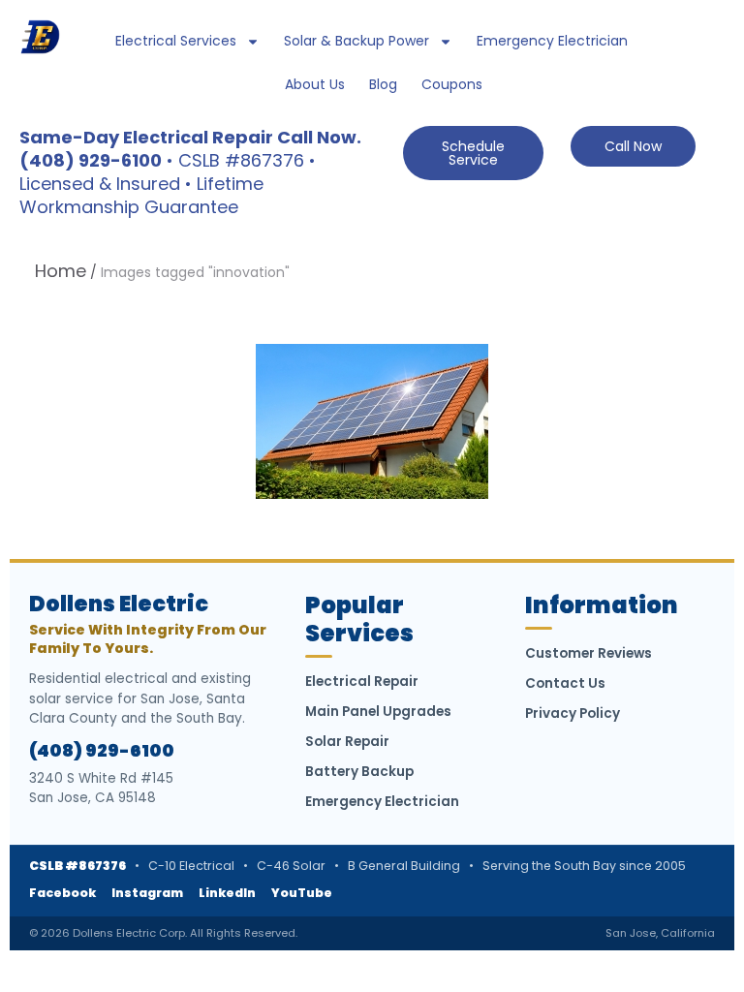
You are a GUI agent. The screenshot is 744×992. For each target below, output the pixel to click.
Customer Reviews (588, 653)
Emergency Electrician (552, 40)
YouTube (301, 892)
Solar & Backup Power (356, 40)
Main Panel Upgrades (378, 711)
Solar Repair (347, 741)
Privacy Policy (572, 713)
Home (60, 271)
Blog (383, 84)
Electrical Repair (361, 681)
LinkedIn (227, 892)
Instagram (147, 892)
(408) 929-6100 (101, 750)
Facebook (62, 892)
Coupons (451, 84)
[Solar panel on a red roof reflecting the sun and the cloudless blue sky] (372, 421)
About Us (315, 84)
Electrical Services (175, 40)
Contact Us (565, 683)
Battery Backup (359, 771)
